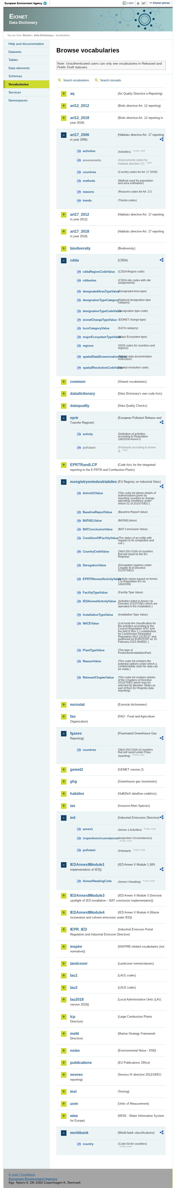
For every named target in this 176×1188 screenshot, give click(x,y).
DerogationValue (94, 565)
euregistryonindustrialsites (93, 482)
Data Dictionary (43, 35)
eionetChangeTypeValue (100, 320)
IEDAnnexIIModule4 (87, 912)
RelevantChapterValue (98, 677)
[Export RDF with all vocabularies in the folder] (161, 140)
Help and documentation (26, 44)
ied (72, 818)
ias (72, 806)
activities (89, 151)
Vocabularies (18, 84)
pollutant (89, 850)
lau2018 (77, 999)
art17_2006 (79, 135)
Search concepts (110, 80)
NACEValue (91, 623)
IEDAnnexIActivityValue (99, 601)
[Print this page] (138, 3)
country (88, 1144)
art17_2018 (79, 231)
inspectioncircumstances (100, 838)
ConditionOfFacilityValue (100, 538)
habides (77, 794)
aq (72, 93)
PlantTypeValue (93, 650)
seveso (76, 1074)
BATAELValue (92, 520)
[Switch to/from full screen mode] (144, 3)
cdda (74, 260)
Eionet (27, 35)
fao (73, 716)
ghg (73, 781)
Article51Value (93, 493)
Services (14, 92)
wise (74, 1116)
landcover (79, 963)
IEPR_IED (78, 929)
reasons (88, 191)
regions (88, 345)
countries (89, 172)
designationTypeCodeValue (100, 311)
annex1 (88, 829)
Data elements (19, 68)
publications (81, 1063)
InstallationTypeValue (98, 614)
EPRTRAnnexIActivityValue (100, 579)
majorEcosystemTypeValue (100, 337)
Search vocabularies (76, 80)
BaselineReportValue (97, 512)
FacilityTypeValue (95, 592)
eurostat (77, 704)
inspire (76, 946)
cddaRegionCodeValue (99, 271)
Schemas (15, 76)
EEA (27, 3)
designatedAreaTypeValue (100, 291)
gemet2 (76, 769)
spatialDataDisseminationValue (100, 356)
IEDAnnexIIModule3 (87, 895)
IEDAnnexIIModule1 (87, 864)
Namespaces (18, 100)
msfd (74, 1033)
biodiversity (80, 248)
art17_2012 (79, 214)
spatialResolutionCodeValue (100, 367)
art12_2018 (79, 118)
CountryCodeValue (96, 551)
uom (74, 1104)
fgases (76, 733)
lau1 (73, 975)
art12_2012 (79, 106)
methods (89, 181)
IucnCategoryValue (96, 328)
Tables (13, 60)
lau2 (73, 987)
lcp (72, 1017)
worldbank (79, 1133)
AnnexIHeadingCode (97, 881)
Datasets (14, 52)
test (73, 1091)
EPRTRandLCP (83, 465)
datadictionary (82, 393)
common (77, 382)
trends (87, 200)
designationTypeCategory (100, 300)
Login (130, 3)
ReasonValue (92, 661)
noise (75, 1050)
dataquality (79, 406)
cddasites (89, 280)
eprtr (74, 418)
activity (88, 434)
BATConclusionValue (98, 529)
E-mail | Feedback (22, 1174)
